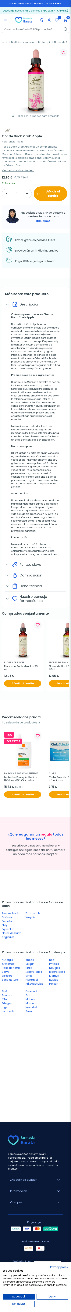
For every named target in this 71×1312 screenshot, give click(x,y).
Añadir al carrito (53, 193)
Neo (51, 960)
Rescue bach (10, 913)
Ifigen (5, 1007)
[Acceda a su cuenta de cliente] (49, 20)
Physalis (54, 964)
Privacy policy (59, 1267)
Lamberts (8, 1011)
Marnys (54, 976)
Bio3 (4, 991)
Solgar (30, 964)
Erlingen (7, 1003)
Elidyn (5, 925)
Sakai (29, 1011)
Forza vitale (33, 913)
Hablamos (43, 221)
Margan (31, 1003)
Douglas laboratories (57, 970)
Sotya (5, 972)
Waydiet (31, 917)
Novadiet (31, 1007)
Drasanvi (31, 991)
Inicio (5, 42)
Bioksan (7, 976)
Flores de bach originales (11, 935)
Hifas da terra (11, 968)
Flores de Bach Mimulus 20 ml (21, 668)
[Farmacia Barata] (23, 20)
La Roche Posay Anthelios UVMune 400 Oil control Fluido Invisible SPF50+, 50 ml (22, 779)
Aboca (30, 960)
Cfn (4, 999)
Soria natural (10, 980)
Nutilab (53, 980)
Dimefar (7, 921)
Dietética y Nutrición (23, 42)
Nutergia (7, 960)
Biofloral (7, 917)
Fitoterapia (44, 42)
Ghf (28, 995)
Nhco (29, 968)
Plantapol (32, 980)
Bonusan (7, 995)
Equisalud (8, 929)
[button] (65, 20)
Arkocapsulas (34, 984)
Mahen (30, 999)
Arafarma (8, 964)
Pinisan (53, 984)
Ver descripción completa (18, 170)
